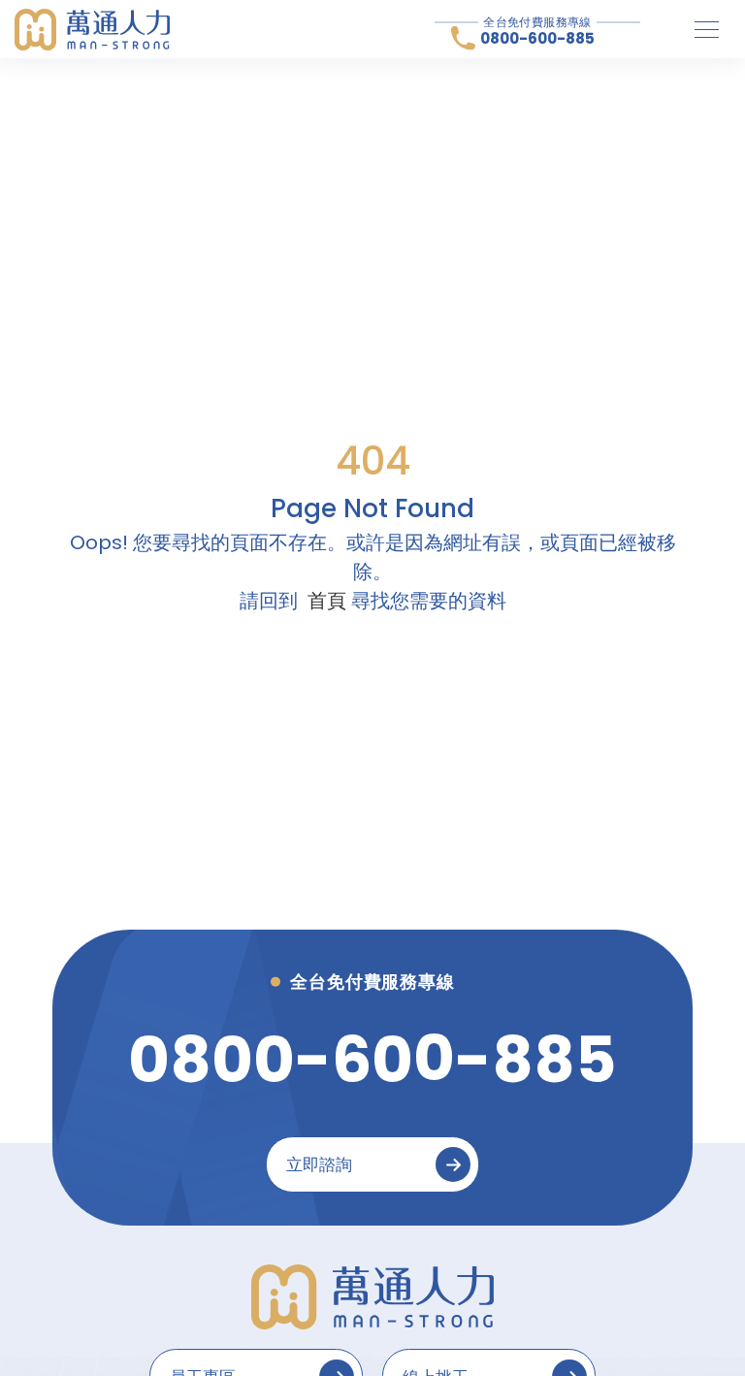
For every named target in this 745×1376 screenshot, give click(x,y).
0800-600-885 (537, 38)
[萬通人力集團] (92, 29)
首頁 (327, 600)
